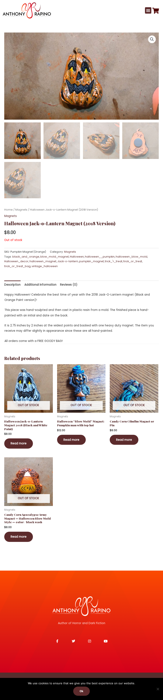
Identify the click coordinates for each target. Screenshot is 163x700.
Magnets (21, 209)
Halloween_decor (16, 261)
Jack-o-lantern (67, 261)
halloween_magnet (43, 261)
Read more (19, 443)
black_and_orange (25, 256)
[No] (158, 689)
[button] (148, 10)
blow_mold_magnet (54, 256)
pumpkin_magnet (91, 261)
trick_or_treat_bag (17, 266)
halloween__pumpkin (100, 256)
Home (8, 209)
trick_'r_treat (113, 261)
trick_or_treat (132, 261)
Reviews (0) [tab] (68, 285)
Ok (81, 691)
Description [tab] (12, 285)
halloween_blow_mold (131, 256)
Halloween (77, 256)
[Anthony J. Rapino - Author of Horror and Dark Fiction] (81, 606)
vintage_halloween (45, 266)
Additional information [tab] (40, 285)
